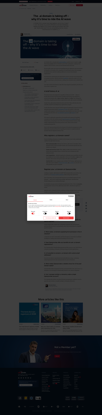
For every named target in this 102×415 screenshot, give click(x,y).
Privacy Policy (58, 206)
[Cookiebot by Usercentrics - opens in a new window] (69, 196)
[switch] (45, 213)
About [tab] (67, 199)
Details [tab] (51, 199)
